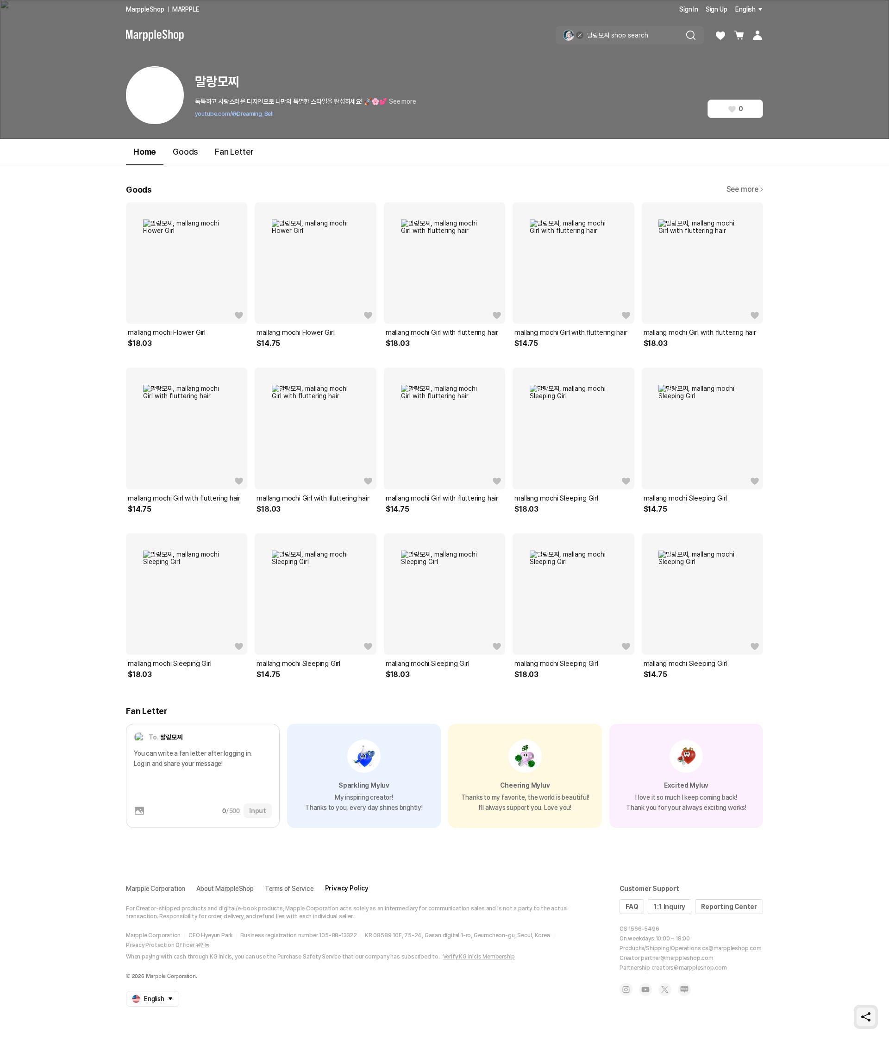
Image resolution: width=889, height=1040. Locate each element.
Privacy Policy (347, 888)
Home (144, 152)
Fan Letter (234, 152)
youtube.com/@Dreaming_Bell (234, 114)
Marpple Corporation (155, 888)
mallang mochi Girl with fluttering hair (442, 332)
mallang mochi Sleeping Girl (556, 498)
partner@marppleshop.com (677, 958)
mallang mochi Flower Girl (167, 332)
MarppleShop (145, 9)
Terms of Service (289, 888)
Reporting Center (729, 906)
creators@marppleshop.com (689, 968)
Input (257, 810)
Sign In (688, 9)
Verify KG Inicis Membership (479, 956)
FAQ (632, 906)
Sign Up (716, 9)
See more (402, 101)
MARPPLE (186, 9)
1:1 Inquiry (669, 906)
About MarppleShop (225, 888)
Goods (185, 152)
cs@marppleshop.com (731, 948)
